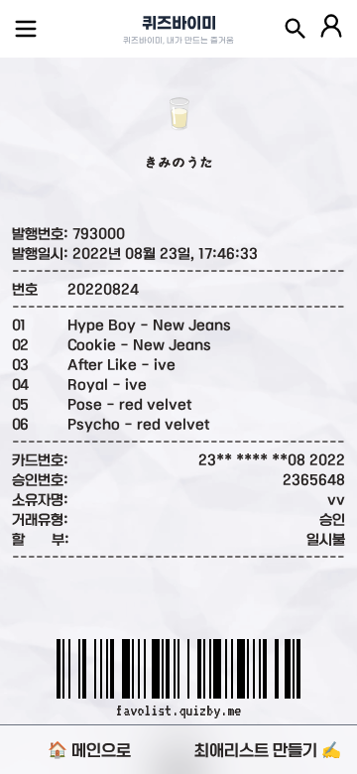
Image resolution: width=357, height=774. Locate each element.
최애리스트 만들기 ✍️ (267, 750)
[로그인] (331, 29)
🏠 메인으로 (89, 750)
